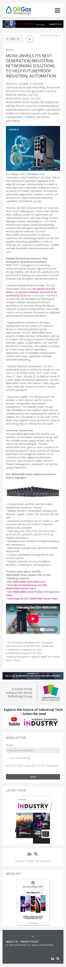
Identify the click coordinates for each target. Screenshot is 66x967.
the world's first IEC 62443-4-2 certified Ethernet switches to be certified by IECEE (31, 292)
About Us (12, 941)
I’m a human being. (20, 758)
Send (33, 776)
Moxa (9, 49)
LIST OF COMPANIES (17, 948)
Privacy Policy (30, 941)
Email (9, 745)
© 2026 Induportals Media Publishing (30, 945)
